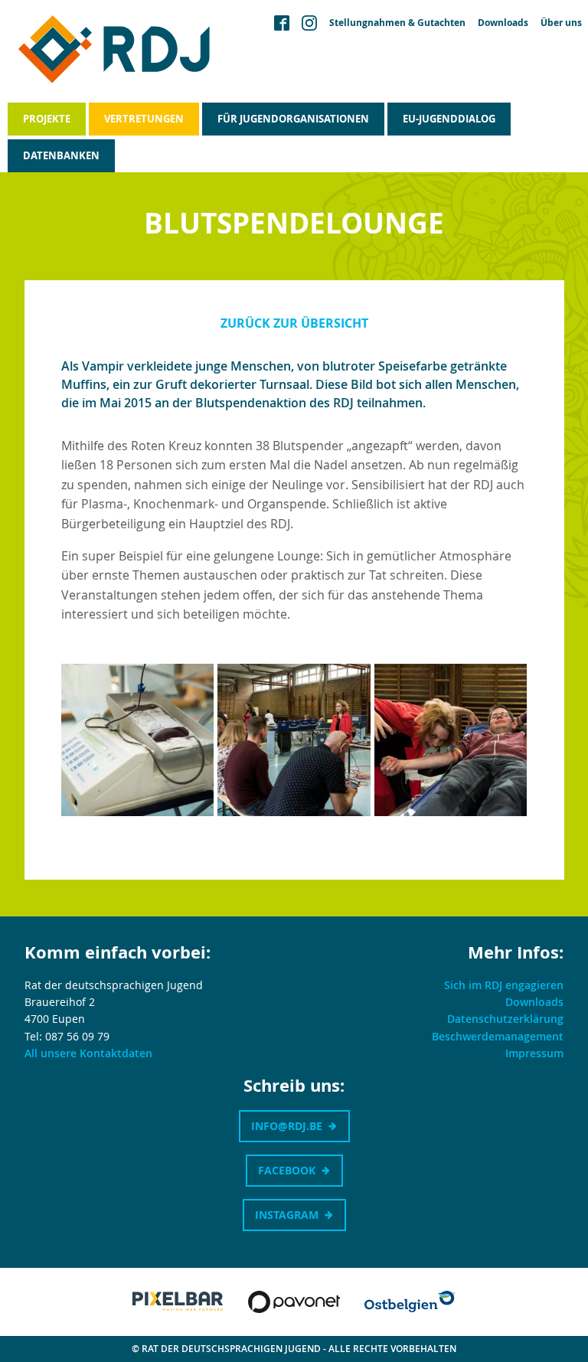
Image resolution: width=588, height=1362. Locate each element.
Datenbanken (61, 155)
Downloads (503, 23)
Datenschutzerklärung (505, 1018)
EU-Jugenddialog (449, 119)
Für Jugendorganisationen (293, 119)
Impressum (534, 1053)
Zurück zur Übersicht (294, 323)
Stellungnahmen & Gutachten (397, 23)
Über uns (561, 23)
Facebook (286, 1170)
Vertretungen (144, 119)
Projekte (46, 119)
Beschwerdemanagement (498, 1036)
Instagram (286, 1214)
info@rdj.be (286, 1126)
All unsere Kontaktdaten (88, 1053)
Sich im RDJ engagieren (504, 985)
